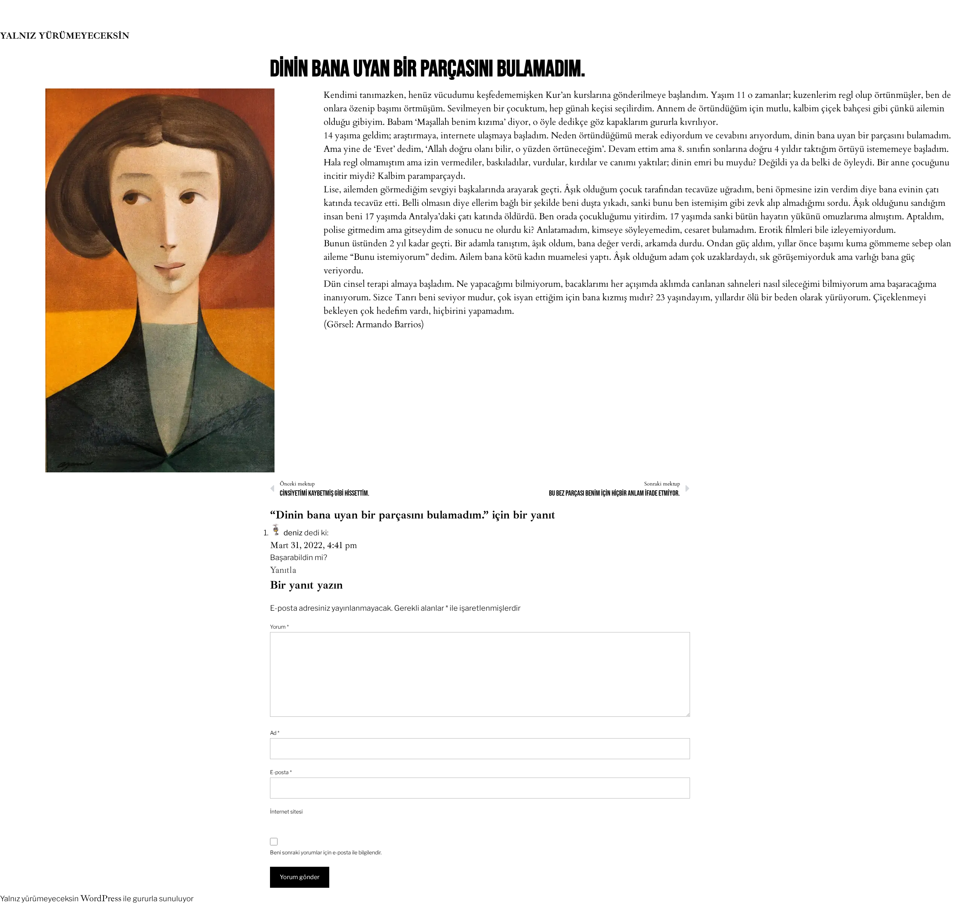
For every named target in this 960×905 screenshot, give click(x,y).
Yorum (279, 626)
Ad (274, 733)
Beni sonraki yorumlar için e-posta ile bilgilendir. (326, 852)
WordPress (101, 898)
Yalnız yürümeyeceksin (64, 35)
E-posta (281, 772)
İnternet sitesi (286, 811)
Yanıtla (283, 569)
